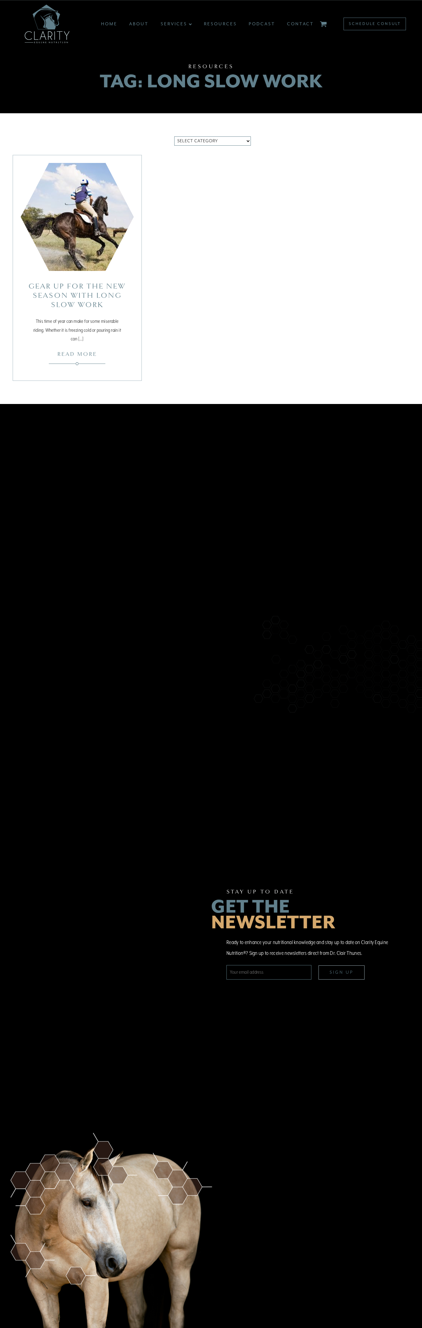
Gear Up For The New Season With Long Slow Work (77, 295)
